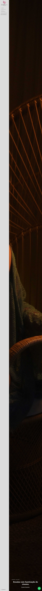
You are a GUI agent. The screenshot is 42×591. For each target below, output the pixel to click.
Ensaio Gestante (3, 11)
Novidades (3, 14)
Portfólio (3, 9)
